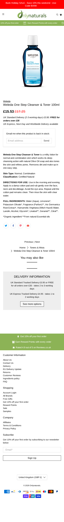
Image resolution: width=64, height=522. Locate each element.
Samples (7, 411)
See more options (32, 304)
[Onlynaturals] (32, 14)
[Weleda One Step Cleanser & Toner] (32, 59)
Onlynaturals (35, 485)
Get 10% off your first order (16, 402)
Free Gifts (7, 399)
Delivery (7, 366)
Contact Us (8, 363)
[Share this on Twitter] (6, 225)
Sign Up (32, 458)
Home (22, 247)
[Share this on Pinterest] (20, 225)
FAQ (5, 381)
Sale (5, 408)
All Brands (8, 396)
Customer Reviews (12, 375)
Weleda (6, 101)
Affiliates (7, 422)
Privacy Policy (9, 428)
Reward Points (10, 405)
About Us (7, 360)
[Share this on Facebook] (13, 225)
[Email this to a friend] (28, 225)
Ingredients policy (11, 378)
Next (37, 242)
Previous (28, 242)
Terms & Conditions (12, 425)
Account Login (9, 392)
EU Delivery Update (12, 369)
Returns (6, 372)
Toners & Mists (37, 247)
